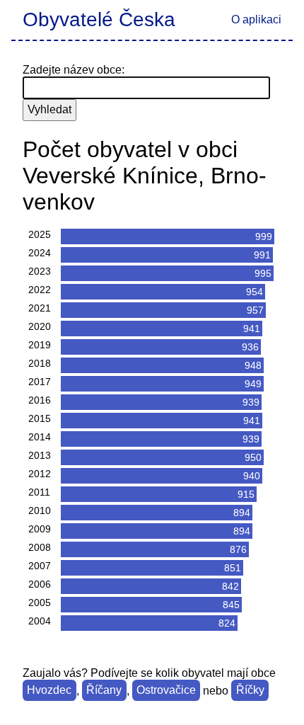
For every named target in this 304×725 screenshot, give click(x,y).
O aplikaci (256, 19)
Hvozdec (49, 691)
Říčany (104, 691)
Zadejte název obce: (73, 70)
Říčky (250, 691)
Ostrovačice (166, 691)
